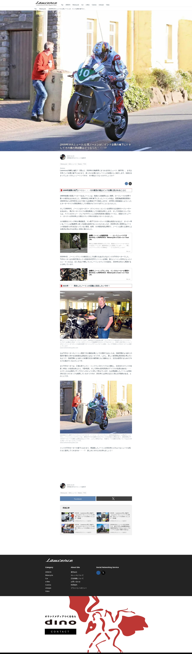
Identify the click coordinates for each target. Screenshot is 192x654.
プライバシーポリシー (79, 588)
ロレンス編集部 (81, 158)
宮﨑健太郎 (70, 158)
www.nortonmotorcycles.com (183, 150)
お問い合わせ (75, 582)
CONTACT (60, 631)
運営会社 (74, 572)
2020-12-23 (70, 156)
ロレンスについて (77, 575)
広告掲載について (77, 578)
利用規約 (74, 585)
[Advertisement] (75, 466)
